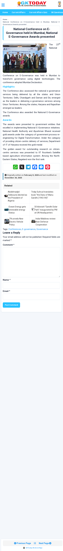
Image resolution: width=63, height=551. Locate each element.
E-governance (28, 229)
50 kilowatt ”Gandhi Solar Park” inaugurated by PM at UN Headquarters (45, 210)
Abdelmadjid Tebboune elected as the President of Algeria (17, 196)
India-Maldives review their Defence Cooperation (46, 222)
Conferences (14, 229)
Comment (8, 245)
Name (7, 280)
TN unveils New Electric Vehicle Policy (16, 222)
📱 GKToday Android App (32, 548)
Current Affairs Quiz (38, 12)
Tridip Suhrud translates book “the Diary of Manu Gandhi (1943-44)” (42, 195)
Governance (42, 229)
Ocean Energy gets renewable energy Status (17, 210)
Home (5, 12)
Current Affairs (18, 12)
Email (6, 291)
